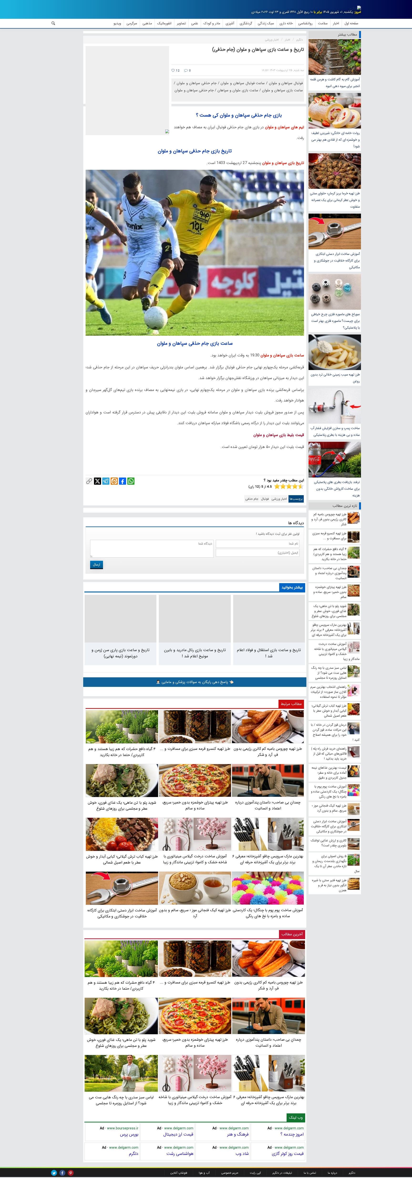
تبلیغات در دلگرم (282, 1173)
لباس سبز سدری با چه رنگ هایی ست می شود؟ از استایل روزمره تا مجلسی (121, 1100)
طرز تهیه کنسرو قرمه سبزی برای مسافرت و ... (195, 982)
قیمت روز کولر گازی (288, 1153)
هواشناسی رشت (179, 1153)
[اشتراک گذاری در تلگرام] (105, 481)
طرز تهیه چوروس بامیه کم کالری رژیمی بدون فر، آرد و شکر (268, 985)
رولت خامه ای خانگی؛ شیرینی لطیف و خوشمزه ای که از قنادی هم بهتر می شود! (335, 139)
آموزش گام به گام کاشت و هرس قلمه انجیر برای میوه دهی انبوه (335, 83)
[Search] (53, 23)
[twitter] (54, 1173)
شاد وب (242, 1153)
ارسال (96, 564)
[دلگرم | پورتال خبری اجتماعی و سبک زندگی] (355, 8)
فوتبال (265, 498)
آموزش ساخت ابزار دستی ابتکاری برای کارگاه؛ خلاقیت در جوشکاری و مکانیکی (337, 260)
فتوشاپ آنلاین (178, 1173)
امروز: (357, 12)
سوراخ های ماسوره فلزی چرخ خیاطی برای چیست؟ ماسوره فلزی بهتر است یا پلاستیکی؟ (335, 321)
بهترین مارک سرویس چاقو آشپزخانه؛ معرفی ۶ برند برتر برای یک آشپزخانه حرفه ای (268, 1100)
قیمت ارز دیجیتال (178, 1134)
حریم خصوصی (229, 1173)
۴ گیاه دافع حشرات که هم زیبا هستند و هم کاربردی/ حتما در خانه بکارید (121, 986)
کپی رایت (255, 1173)
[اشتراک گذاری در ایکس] (97, 481)
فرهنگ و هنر (238, 1134)
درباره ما (332, 1173)
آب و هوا (204, 1173)
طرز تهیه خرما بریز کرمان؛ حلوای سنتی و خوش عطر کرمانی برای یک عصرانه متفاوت (335, 200)
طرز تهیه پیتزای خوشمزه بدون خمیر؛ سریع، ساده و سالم (195, 1043)
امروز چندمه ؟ (292, 1134)
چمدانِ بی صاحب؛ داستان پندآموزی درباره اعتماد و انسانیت (268, 1043)
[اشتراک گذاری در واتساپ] (130, 481)
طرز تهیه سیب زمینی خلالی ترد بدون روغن (335, 378)
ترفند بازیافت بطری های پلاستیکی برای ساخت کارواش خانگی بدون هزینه (337, 488)
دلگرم (133, 1153)
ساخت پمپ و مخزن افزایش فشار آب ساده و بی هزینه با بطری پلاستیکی (335, 431)
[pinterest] (71, 1173)
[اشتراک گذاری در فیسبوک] (122, 481)
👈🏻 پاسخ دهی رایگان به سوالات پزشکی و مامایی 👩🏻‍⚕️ (195, 682)
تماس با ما (310, 1173)
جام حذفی (251, 498)
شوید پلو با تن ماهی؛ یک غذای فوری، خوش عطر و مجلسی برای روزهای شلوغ (121, 1043)
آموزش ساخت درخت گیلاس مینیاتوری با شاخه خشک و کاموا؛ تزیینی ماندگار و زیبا (195, 1100)
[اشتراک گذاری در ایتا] (114, 481)
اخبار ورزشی (279, 498)
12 (177, 70)
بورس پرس (129, 1134)
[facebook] (62, 1173)
